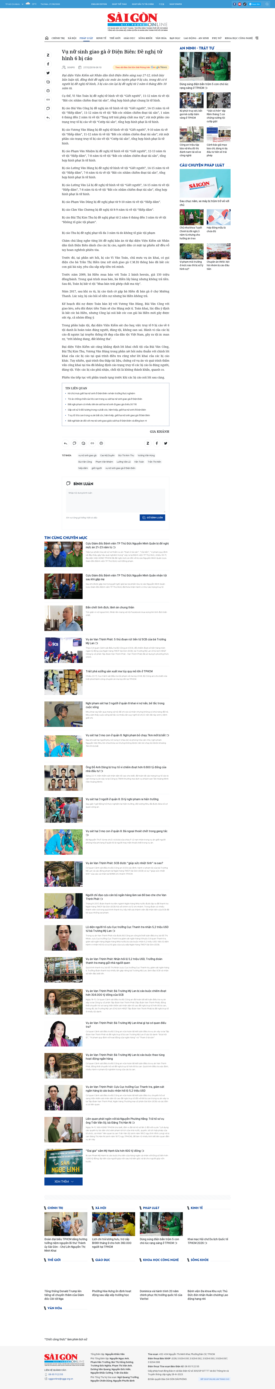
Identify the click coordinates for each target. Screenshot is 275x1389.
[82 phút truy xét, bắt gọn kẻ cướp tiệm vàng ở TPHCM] (192, 100)
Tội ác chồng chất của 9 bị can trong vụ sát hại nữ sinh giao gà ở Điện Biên (105, 398)
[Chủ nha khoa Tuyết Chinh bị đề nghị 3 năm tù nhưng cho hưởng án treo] (192, 217)
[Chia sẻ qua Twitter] (48, 73)
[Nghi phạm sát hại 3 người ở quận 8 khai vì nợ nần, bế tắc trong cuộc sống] (63, 714)
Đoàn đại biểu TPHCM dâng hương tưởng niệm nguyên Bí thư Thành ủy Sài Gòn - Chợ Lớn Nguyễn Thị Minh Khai (65, 1244)
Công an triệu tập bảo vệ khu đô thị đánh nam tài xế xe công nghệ (190, 150)
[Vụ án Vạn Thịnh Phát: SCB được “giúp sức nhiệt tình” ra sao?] (63, 874)
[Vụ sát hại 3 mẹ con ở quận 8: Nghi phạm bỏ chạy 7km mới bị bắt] (63, 746)
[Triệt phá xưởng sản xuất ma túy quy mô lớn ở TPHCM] (63, 682)
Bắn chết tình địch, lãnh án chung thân (110, 607)
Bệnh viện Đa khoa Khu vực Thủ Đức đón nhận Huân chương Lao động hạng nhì (208, 1295)
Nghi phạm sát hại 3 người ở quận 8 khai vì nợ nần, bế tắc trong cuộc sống (125, 705)
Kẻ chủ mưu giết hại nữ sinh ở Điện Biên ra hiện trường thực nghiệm (101, 393)
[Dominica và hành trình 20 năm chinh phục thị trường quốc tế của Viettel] (161, 1276)
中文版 (161, 4)
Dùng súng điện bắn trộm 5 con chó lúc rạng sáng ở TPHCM (204, 86)
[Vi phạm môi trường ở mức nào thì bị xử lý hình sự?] (192, 251)
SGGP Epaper (175, 4)
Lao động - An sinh (196, 38)
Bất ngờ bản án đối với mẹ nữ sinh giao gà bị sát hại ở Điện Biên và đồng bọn (106, 420)
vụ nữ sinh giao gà (87, 455)
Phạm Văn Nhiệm (104, 461)
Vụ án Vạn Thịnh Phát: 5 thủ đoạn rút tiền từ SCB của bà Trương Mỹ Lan (126, 641)
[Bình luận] (48, 108)
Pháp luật (86, 38)
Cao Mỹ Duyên (107, 455)
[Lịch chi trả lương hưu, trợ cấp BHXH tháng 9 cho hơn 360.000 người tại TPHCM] (113, 1224)
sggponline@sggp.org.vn (60, 1378)
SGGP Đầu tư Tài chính (143, 4)
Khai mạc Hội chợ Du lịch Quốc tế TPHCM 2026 (208, 1241)
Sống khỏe (145, 38)
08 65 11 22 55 (55, 1374)
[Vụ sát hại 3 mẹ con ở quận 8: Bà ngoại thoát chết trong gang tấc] (63, 842)
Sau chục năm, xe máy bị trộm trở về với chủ (204, 203)
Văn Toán (139, 461)
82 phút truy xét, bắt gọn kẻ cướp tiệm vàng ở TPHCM (191, 114)
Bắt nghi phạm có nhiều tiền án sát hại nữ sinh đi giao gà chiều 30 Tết (102, 404)
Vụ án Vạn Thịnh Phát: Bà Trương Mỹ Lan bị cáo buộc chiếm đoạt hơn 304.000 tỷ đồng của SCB (126, 992)
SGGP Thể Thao (119, 4)
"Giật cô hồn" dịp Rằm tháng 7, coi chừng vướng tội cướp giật (216, 116)
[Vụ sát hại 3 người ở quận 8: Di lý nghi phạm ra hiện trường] (63, 810)
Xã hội (72, 38)
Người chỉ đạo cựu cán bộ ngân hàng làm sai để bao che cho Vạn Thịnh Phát (126, 897)
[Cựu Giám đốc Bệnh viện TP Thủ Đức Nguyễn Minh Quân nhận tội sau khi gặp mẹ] (63, 586)
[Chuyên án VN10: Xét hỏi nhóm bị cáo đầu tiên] (219, 251)
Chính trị (58, 38)
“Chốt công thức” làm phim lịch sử (65, 1339)
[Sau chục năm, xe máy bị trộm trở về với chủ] (205, 183)
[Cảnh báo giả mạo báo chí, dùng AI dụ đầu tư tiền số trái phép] (219, 134)
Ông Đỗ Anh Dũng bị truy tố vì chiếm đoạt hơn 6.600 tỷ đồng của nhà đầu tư (126, 769)
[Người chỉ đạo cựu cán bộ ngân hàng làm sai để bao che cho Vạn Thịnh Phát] (63, 906)
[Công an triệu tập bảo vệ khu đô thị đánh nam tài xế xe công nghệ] (192, 134)
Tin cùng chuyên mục (65, 537)
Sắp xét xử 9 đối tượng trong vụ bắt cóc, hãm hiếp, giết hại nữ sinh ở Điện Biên (107, 409)
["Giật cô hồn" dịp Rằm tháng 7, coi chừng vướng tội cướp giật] (219, 100)
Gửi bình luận (155, 517)
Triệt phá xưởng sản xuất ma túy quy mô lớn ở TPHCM (119, 671)
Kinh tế (101, 38)
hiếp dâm (83, 468)
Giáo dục (129, 38)
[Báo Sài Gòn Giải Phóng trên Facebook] (234, 4)
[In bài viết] (48, 90)
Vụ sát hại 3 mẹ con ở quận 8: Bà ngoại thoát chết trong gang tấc (126, 831)
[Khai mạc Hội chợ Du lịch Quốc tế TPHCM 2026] (209, 1224)
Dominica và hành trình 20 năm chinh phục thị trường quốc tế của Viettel (161, 1295)
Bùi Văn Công (85, 461)
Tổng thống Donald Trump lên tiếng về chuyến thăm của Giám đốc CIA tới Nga (64, 1295)
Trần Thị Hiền (154, 461)
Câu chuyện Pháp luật (202, 164)
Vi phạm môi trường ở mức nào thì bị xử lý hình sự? (191, 265)
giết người (97, 468)
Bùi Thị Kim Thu (126, 455)
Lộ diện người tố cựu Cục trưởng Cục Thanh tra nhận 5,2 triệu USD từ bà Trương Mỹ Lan (127, 928)
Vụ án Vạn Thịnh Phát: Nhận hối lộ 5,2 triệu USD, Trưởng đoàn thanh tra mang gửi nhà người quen (124, 960)
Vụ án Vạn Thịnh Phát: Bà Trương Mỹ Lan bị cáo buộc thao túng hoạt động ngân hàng (125, 1056)
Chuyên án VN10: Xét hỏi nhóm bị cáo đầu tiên (218, 265)
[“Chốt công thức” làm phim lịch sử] (65, 1324)
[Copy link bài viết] (48, 99)
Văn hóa (161, 38)
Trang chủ (46, 38)
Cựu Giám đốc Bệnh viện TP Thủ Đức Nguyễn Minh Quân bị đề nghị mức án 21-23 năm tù (127, 545)
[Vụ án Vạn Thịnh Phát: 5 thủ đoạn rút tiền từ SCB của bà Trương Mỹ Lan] (63, 650)
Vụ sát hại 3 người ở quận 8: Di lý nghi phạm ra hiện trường (122, 799)
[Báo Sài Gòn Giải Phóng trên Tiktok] (244, 4)
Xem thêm (256, 38)
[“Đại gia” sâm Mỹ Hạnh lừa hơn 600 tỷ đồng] (63, 1161)
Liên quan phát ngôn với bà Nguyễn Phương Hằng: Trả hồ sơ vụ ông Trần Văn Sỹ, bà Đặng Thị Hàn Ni (125, 1120)
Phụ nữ (217, 38)
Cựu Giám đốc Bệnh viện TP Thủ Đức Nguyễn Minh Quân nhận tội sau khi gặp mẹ (126, 577)
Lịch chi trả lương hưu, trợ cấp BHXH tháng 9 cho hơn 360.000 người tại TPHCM (111, 1243)
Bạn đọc (175, 38)
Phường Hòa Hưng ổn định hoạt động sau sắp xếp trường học (111, 1293)
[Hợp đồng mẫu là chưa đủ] (219, 217)
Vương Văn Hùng (146, 455)
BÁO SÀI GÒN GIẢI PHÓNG (138, 21)
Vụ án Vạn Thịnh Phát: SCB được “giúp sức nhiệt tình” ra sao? (124, 863)
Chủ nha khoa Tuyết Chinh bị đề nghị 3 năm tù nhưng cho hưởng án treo (191, 233)
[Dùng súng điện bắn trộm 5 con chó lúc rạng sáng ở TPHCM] (205, 66)
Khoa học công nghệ (239, 38)
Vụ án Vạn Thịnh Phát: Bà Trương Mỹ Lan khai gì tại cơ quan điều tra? (126, 1024)
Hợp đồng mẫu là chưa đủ (216, 229)
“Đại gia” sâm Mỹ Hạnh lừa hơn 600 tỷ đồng (113, 1150)
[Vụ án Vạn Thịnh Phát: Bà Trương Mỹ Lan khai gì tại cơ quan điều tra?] (63, 1033)
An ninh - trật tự (197, 47)
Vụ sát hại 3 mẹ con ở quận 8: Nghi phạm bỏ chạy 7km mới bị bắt (126, 735)
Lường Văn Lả (123, 461)
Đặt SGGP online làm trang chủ (215, 1379)
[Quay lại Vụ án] (48, 117)
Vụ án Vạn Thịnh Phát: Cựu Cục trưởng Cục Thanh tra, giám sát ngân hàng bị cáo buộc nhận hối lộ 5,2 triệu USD (125, 1088)
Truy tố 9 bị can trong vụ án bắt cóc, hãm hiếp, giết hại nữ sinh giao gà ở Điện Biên (109, 415)
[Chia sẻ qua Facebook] (48, 64)
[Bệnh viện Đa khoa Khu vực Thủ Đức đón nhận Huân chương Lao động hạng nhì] (209, 1276)
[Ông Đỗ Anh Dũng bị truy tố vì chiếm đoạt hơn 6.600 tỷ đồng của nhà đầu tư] (63, 778)
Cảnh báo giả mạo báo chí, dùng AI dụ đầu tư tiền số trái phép (217, 150)
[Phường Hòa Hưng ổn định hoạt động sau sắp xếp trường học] (113, 1276)
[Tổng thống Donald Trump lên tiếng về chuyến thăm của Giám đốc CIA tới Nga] (65, 1276)
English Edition (99, 4)
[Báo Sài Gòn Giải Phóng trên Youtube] (239, 4)
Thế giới (114, 38)
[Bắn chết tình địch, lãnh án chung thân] (63, 618)
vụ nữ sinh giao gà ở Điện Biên (120, 468)
